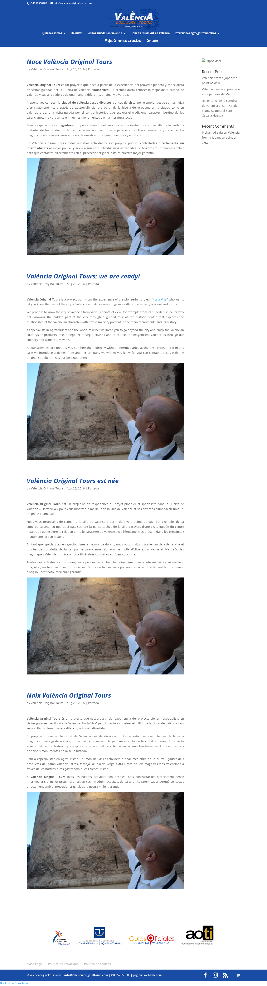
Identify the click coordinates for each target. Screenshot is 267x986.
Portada (93, 69)
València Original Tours (47, 69)
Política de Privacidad (63, 964)
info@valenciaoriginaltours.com (86, 975)
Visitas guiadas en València (105, 33)
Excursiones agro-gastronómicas (195, 33)
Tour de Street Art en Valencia (150, 33)
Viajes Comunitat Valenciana (123, 41)
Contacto (152, 41)
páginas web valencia (147, 975)
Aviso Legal (35, 964)
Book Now (7, 983)
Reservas (76, 33)
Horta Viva (159, 299)
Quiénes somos (52, 33)
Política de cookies (97, 964)
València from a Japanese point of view (221, 137)
